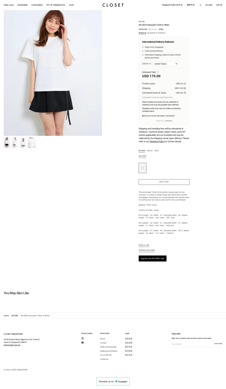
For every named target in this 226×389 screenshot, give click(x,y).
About (102, 339)
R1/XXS (142, 151)
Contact (103, 343)
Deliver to (146, 63)
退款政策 (128, 339)
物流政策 (128, 351)
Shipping (142, 33)
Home (6, 316)
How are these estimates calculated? (159, 116)
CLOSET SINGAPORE (18, 370)
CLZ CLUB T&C (106, 355)
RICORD (142, 22)
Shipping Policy (157, 141)
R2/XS (150, 151)
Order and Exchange (108, 347)
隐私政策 (128, 343)
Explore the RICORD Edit (152, 258)
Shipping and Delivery (108, 351)
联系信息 (128, 355)
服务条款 (128, 347)
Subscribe (218, 343)
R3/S (157, 151)
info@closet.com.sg (12, 345)
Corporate (104, 359)
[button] (172, 5)
